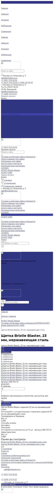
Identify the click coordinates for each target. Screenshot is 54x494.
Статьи (4, 453)
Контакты (5, 467)
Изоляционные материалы (13, 110)
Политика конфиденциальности (15, 455)
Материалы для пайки (11, 105)
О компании (6, 449)
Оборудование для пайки (12, 103)
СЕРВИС (5, 132)
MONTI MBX (6, 137)
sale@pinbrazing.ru (9, 78)
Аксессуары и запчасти (11, 107)
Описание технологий (11, 458)
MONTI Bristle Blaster (10, 135)
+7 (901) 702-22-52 (9, 286)
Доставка (5, 425)
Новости (5, 451)
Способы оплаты (8, 423)
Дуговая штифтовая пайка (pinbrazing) (18, 121)
